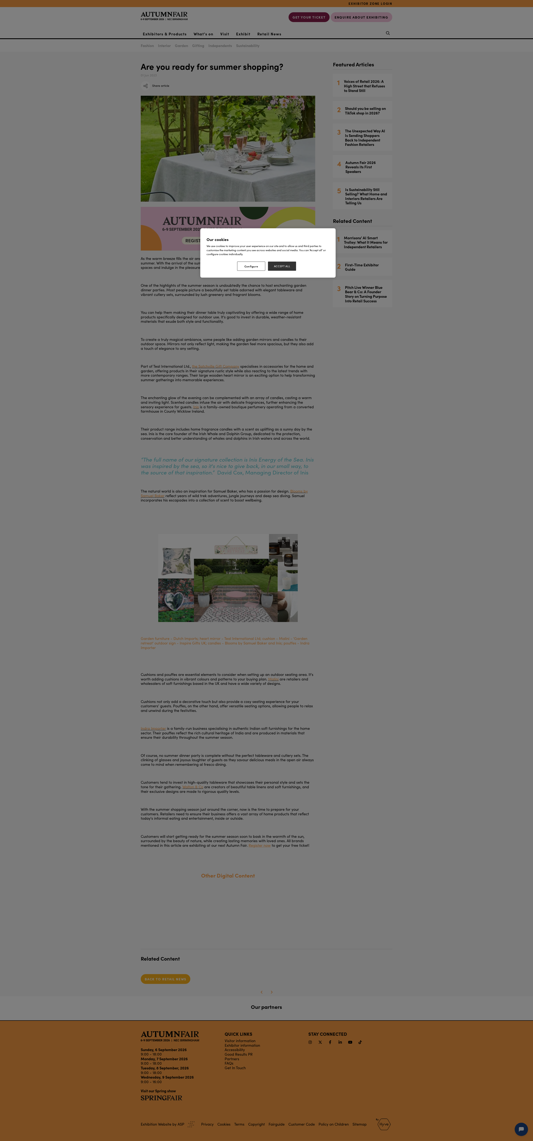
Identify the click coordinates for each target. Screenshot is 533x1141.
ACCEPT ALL (282, 266)
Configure (251, 266)
